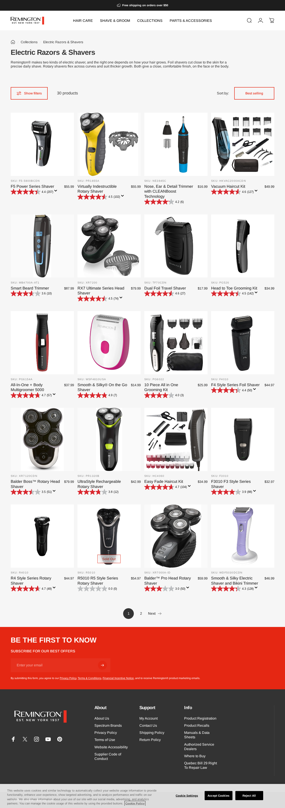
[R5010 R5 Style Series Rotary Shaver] (109, 536)
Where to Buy (195, 756)
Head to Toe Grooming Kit (234, 288)
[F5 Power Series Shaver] (42, 144)
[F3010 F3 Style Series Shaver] (242, 439)
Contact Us (148, 725)
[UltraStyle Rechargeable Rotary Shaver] (109, 439)
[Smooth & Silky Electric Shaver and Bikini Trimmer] (242, 536)
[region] (142, 796)
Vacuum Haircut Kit (228, 186)
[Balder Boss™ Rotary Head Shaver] (42, 439)
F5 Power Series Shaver (32, 186)
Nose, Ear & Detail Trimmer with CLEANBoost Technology (168, 191)
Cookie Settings (187, 795)
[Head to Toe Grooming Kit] (242, 246)
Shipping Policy (151, 732)
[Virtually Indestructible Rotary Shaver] (109, 144)
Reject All (249, 795)
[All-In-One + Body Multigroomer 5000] (42, 342)
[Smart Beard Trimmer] (42, 246)
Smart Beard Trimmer (30, 288)
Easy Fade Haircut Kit (163, 481)
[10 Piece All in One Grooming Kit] (176, 342)
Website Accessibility (111, 747)
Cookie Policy (135, 803)
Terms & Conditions (89, 678)
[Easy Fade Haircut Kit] (176, 439)
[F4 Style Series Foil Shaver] (242, 342)
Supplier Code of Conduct (107, 756)
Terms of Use (104, 740)
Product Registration (200, 718)
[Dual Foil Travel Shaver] (176, 246)
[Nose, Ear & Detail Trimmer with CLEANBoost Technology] (176, 144)
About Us (101, 718)
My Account (148, 718)
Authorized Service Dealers (199, 746)
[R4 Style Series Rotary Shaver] (42, 536)
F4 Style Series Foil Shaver (235, 385)
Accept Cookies (218, 795)
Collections (29, 42)
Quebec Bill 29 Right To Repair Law (200, 765)
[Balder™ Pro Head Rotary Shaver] (176, 536)
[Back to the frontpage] (13, 42)
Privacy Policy (68, 678)
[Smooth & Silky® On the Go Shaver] (109, 342)
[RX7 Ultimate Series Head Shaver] (109, 246)
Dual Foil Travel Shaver (165, 288)
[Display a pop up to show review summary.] (56, 192)
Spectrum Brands (108, 725)
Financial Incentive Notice (118, 678)
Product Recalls (196, 725)
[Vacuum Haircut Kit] (242, 144)
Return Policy (150, 740)
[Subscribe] (102, 665)
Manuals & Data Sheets (197, 734)
